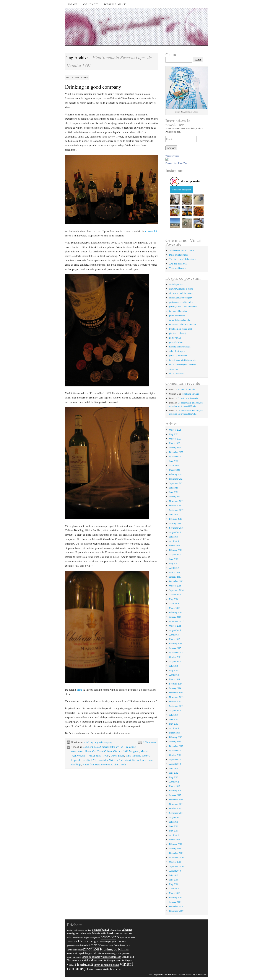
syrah (81, 953)
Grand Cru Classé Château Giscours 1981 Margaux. (112, 751)
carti (102, 933)
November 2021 (176, 478)
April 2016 (174, 603)
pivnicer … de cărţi (177, 333)
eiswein (131, 937)
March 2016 (174, 607)
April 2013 (174, 728)
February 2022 (175, 474)
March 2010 (174, 892)
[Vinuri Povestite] (166, 159)
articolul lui (151, 231)
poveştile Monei (176, 342)
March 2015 (174, 639)
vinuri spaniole (95, 969)
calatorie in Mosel (89, 933)
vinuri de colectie (91, 956)
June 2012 (173, 772)
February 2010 (175, 897)
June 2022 (173, 460)
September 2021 (176, 483)
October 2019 (175, 505)
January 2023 (175, 447)
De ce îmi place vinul (178, 254)
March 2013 (174, 732)
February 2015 (175, 643)
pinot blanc (78, 949)
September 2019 (176, 509)
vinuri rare (173, 368)
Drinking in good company (93, 86)
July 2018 (173, 536)
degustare (96, 937)
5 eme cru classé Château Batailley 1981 (103, 747)
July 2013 (173, 714)
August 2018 (175, 532)
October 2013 (175, 701)
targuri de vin (93, 953)
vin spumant (124, 953)
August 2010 (175, 870)
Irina (79, 689)
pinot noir (91, 949)
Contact (90, 4)
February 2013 (175, 737)
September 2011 (176, 812)
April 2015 (174, 634)
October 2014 (175, 656)
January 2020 (175, 496)
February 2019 (175, 518)
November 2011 (176, 803)
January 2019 (175, 523)
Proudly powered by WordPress (163, 974)
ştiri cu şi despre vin (178, 355)
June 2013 (173, 719)
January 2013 (175, 741)
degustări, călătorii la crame (181, 288)
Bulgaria (96, 929)
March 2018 (174, 545)
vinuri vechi (120, 764)
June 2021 (173, 492)
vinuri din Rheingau (106, 960)
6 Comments (149, 742)
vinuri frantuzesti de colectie (97, 764)
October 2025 (175, 429)
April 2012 (174, 781)
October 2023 (175, 438)
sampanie (72, 953)
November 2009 (176, 910)
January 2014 (175, 688)
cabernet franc (115, 930)
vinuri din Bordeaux (135, 760)
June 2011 (173, 826)
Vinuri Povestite (172, 156)
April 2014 (174, 674)
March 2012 (174, 786)
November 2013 (176, 696)
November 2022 (176, 456)
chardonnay (113, 933)
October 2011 (175, 808)
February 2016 (175, 612)
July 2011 (173, 821)
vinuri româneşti (176, 373)
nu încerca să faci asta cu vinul (182, 324)
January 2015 (175, 647)
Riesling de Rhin (113, 949)
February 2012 (175, 790)
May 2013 (173, 723)
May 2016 (173, 598)
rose (127, 949)
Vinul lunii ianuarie (177, 268)
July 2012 (173, 768)
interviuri (85, 945)
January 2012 (175, 794)
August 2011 (175, 817)
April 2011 (174, 835)
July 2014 (173, 665)
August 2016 (175, 594)
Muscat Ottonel (107, 945)
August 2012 (175, 763)
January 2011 (175, 848)
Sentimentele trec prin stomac (182, 250)
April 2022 (174, 465)
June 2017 (173, 558)
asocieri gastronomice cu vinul (79, 930)
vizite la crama (112, 969)
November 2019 (176, 500)
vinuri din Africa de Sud (110, 760)
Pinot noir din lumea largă (180, 328)
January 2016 (175, 616)
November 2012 (176, 750)
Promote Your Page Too (176, 163)
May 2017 (173, 563)
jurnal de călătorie (177, 315)
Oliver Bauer (117, 755)
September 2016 (176, 590)
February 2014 (175, 683)
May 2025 (173, 434)
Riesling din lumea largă (179, 346)
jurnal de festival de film (179, 319)
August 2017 (175, 554)
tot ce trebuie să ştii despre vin (182, 359)
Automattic (201, 974)
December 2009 (176, 906)
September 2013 (176, 705)
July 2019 (173, 514)
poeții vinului (175, 337)
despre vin (108, 936)
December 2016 (176, 581)
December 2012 (176, 745)
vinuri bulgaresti (74, 956)
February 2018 (175, 549)
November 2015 (176, 621)
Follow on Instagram (181, 189)
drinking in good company (98, 742)
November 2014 (176, 652)
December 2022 (176, 451)
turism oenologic (109, 953)
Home (72, 4)
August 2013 (175, 710)
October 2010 (175, 861)
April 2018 (174, 541)
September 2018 (176, 527)
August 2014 (175, 661)
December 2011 (176, 799)
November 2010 (176, 857)
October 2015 (175, 625)
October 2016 (175, 585)
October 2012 (175, 754)
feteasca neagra (88, 941)
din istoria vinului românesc (181, 293)
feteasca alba (72, 941)
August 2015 (175, 630)
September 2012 (176, 759)
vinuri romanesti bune (106, 964)
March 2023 (174, 443)
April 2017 (174, 567)
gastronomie (119, 941)
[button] (175, 200)
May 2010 (173, 884)
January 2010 (175, 901)
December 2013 (176, 692)
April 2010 (174, 888)
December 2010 (176, 852)
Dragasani (122, 937)
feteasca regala (105, 941)
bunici (105, 929)
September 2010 (176, 866)
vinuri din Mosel (88, 960)
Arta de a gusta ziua (177, 263)
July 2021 (173, 487)
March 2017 (174, 572)
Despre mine (115, 4)
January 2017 (175, 576)
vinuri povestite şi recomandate (182, 364)
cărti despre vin (176, 284)
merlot (96, 944)
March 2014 (174, 679)
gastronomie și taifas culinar (181, 301)
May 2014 (173, 670)
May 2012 (173, 777)
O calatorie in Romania (188, 398)
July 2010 (173, 875)
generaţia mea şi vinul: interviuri (183, 306)
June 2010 (173, 879)
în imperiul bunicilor (178, 310)
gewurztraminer (73, 945)
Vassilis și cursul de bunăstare (182, 259)
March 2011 (174, 839)
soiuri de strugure (177, 350)
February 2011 (175, 843)
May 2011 (173, 830)
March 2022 (174, 469)
